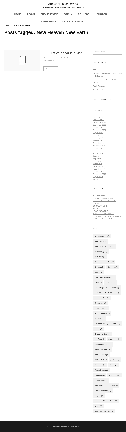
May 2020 (97, 159)
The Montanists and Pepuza (104, 90)
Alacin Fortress (99, 86)
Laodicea (99, 339)
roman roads (101, 380)
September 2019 (99, 174)
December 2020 (99, 143)
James (98, 329)
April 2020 (97, 161)
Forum (96, 203)
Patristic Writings (102, 349)
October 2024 (98, 120)
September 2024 (99, 122)
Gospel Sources (102, 313)
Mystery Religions (103, 344)
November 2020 (99, 146)
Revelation (115, 375)
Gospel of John (100, 206)
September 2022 (99, 125)
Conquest (112, 267)
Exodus (115, 288)
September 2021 (99, 130)
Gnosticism (100, 303)
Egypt (98, 282)
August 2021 (98, 133)
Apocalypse (100, 241)
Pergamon (100, 365)
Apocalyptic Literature (104, 246)
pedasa (115, 360)
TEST (95, 70)
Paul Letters (101, 360)
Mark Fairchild (68, 58)
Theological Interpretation (106, 401)
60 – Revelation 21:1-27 (62, 53)
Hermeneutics (101, 324)
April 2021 (97, 135)
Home (8, 25)
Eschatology (101, 288)
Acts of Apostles (102, 236)
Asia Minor (100, 257)
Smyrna (99, 396)
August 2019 (98, 177)
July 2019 (96, 179)
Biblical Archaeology (103, 198)
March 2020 (97, 164)
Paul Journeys (101, 355)
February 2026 (98, 117)
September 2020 (99, 151)
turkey (98, 406)
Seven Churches (103, 391)
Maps (95, 208)
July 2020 (96, 156)
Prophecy (100, 375)
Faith (98, 293)
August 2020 (98, 153)
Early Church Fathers (104, 277)
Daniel (98, 272)
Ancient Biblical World (63, 3)
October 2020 (98, 148)
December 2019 (99, 166)
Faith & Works (112, 293)
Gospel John (101, 308)
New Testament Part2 (103, 214)
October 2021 (98, 127)
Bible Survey (99, 196)
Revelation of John (50, 60)
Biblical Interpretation (104, 201)
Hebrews (99, 318)
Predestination (102, 370)
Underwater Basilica (104, 411)
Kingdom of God (102, 334)
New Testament (100, 211)
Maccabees (114, 339)
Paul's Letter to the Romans (107, 216)
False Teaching (102, 298)
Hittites (116, 324)
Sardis (114, 385)
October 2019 (98, 171)
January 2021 (98, 140)
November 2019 (99, 169)
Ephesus (110, 282)
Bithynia (99, 267)
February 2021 (98, 138)
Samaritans (100, 385)
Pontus (113, 365)
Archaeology (101, 252)
